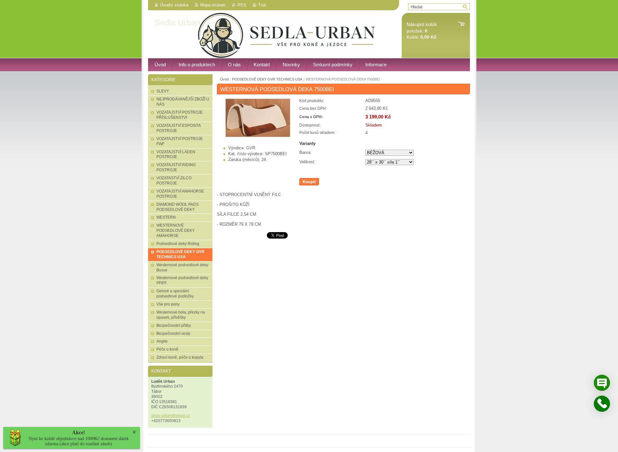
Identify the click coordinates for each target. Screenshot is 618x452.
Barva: (305, 152)
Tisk (262, 5)
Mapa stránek (213, 5)
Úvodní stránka (174, 5)
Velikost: (307, 161)
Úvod (224, 79)
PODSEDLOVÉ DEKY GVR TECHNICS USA (267, 79)
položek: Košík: (422, 31)
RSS (242, 5)
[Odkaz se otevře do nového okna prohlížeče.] (257, 135)
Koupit (309, 181)
